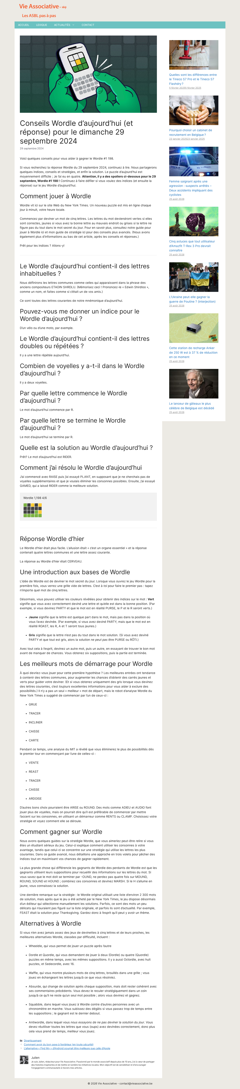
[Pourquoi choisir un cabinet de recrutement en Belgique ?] (193, 123)
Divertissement (32, 1040)
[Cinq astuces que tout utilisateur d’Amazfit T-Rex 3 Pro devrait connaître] (193, 234)
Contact (88, 25)
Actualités (62, 25)
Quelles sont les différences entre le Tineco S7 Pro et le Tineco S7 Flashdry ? (193, 79)
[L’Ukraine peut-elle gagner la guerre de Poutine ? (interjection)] (193, 289)
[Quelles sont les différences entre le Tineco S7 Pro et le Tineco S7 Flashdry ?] (193, 67)
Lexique (41, 25)
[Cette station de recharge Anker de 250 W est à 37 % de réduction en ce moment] (193, 340)
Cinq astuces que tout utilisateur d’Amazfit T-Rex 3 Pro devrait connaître (192, 246)
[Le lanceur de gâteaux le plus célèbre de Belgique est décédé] (193, 396)
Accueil (23, 25)
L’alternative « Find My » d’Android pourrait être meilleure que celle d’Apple (67, 1048)
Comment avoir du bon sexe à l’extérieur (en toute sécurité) (58, 1044)
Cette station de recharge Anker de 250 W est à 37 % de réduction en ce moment (193, 352)
